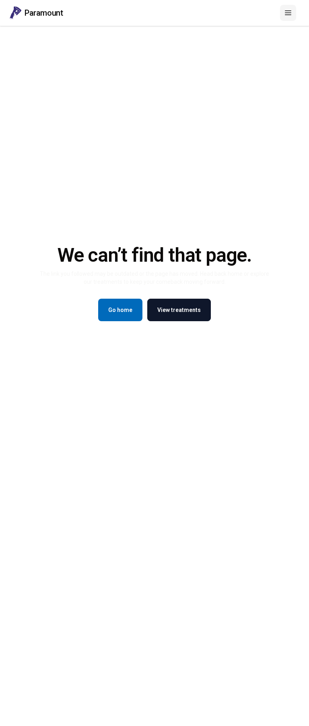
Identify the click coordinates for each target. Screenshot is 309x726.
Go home (120, 310)
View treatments (179, 310)
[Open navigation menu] (288, 13)
